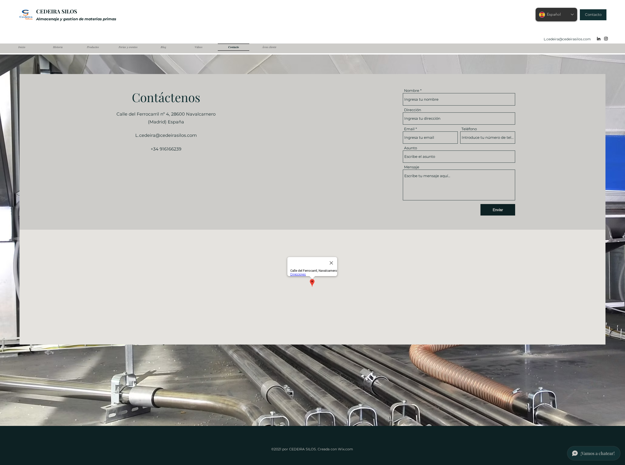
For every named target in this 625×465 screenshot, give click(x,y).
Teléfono (469, 129)
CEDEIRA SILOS (56, 11)
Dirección (412, 110)
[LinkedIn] (598, 38)
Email (409, 129)
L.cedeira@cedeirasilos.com (567, 39)
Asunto (410, 148)
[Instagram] (606, 38)
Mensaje (411, 167)
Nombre (411, 90)
